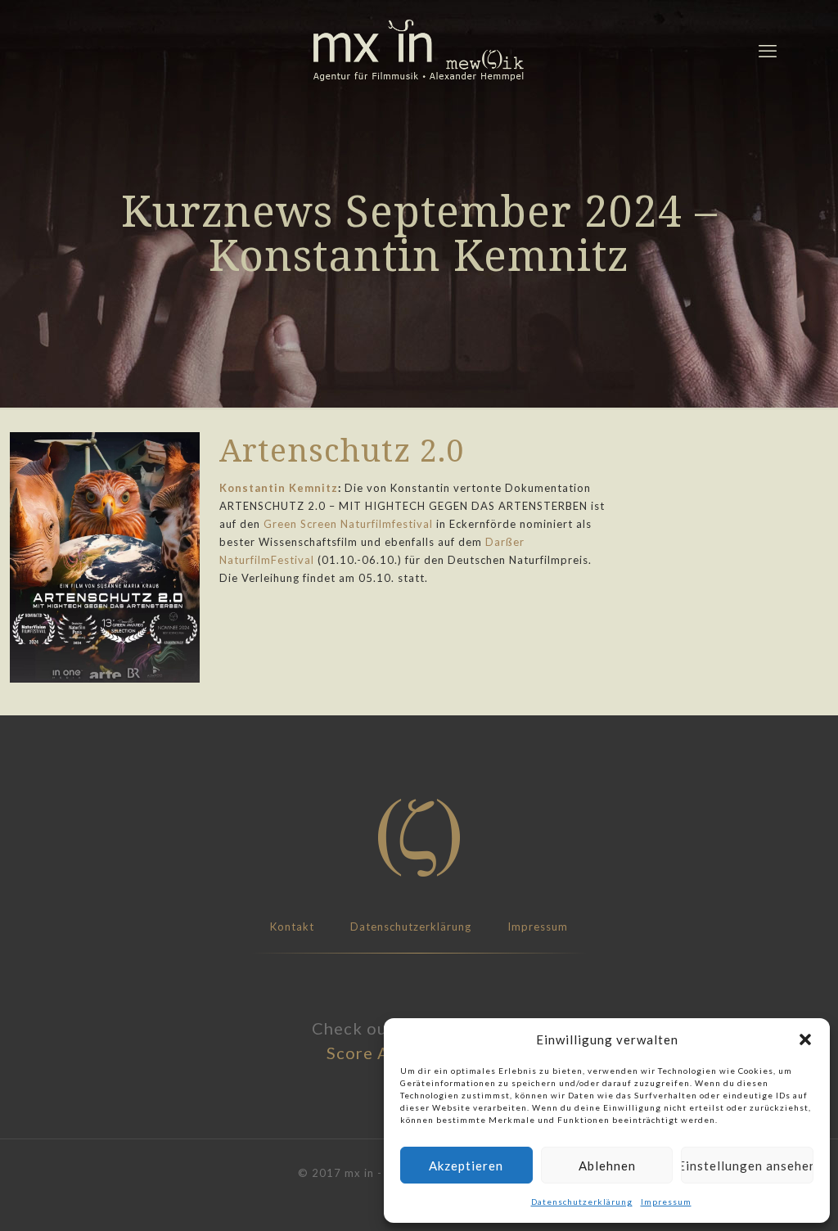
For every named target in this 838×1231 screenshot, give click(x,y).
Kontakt (292, 926)
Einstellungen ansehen (747, 1165)
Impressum (666, 1201)
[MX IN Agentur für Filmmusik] (419, 50)
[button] (805, 1039)
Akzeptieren (466, 1165)
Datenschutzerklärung (582, 1201)
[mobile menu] (768, 51)
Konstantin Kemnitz (278, 487)
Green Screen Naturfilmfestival (348, 523)
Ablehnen (607, 1165)
